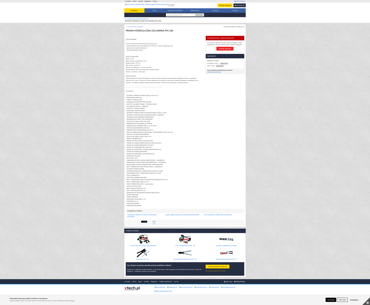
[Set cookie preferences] (366, 301)
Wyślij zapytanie (226, 5)
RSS (154, 224)
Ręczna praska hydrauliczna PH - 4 (226, 259)
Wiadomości (195, 10)
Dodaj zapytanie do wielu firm (217, 266)
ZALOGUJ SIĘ (240, 5)
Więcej (235, 10)
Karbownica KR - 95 (142, 259)
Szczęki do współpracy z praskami (226, 245)
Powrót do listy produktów (134, 27)
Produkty (133, 10)
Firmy (155, 10)
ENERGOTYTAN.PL (213, 61)
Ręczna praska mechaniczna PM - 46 (185, 259)
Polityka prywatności (165, 281)
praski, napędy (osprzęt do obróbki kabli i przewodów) (182, 215)
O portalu (127, 281)
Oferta (134, 281)
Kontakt (146, 281)
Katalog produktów (141, 19)
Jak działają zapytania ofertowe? (216, 271)
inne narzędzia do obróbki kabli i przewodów (218, 215)
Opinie (140, 281)
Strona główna (129, 19)
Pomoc (176, 281)
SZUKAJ (200, 15)
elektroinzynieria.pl (214, 72)
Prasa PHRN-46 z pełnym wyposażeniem (143, 245)
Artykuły (215, 10)
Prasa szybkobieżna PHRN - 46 (185, 245)
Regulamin (154, 281)
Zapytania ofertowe (175, 10)
